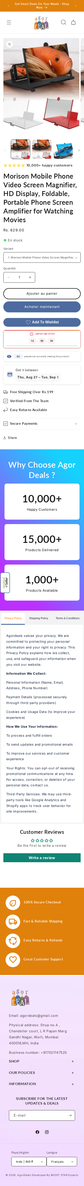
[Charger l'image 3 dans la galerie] (63, 149)
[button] (5, 582)
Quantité (9, 268)
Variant (8, 248)
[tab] (13, 619)
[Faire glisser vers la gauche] (5, 150)
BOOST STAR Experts (65, 1175)
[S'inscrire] (70, 1115)
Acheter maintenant (42, 307)
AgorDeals (24, 1175)
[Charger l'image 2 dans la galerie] (41, 149)
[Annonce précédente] (8, 6)
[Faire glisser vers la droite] (79, 150)
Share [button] (12, 437)
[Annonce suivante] (76, 6)
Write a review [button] (42, 857)
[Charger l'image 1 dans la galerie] (20, 149)
